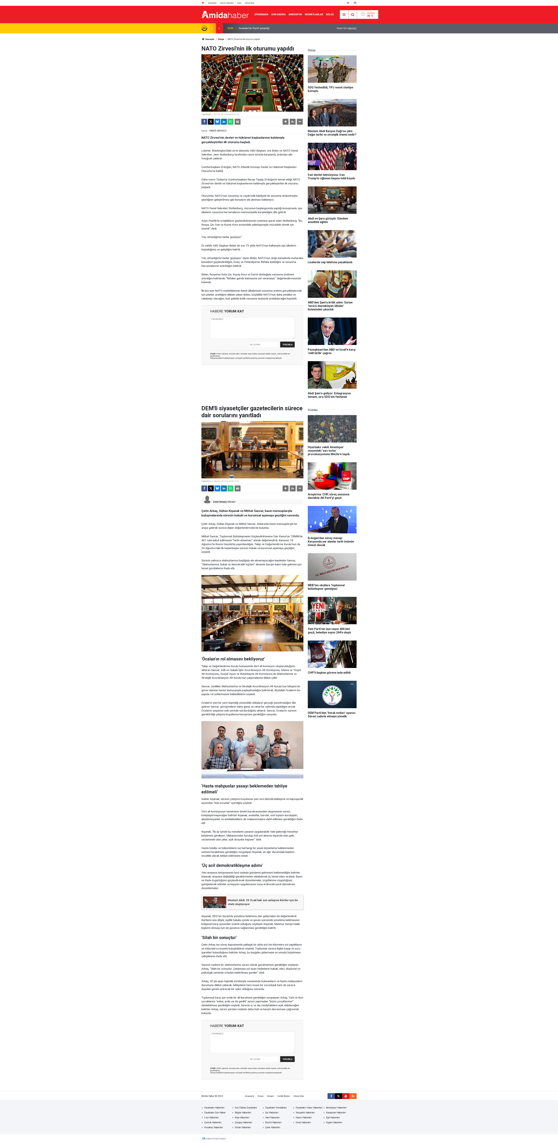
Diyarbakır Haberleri (214, 1107)
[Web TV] (348, 2)
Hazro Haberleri (304, 1117)
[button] (285, 122)
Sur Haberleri (271, 1112)
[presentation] (211, 28)
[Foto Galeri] (355, 2)
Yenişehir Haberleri (305, 1112)
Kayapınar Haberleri (336, 1112)
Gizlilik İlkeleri (284, 1096)
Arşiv (239, 3)
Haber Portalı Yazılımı (216, 1138)
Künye (261, 1096)
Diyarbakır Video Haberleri (309, 1107)
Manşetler (212, 3)
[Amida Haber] (225, 14)
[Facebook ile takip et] (331, 1096)
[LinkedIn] (224, 122)
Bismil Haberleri (273, 1122)
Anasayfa (209, 39)
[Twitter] (211, 122)
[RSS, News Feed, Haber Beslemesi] (353, 1096)
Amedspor (295, 14)
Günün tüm (347, 28)
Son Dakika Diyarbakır (246, 1107)
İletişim (270, 1096)
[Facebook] (204, 122)
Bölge (330, 14)
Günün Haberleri (227, 3)
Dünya (221, 39)
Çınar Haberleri (272, 1127)
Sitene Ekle (249, 3)
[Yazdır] (237, 122)
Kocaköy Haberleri (213, 1127)
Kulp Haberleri (242, 1117)
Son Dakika (278, 14)
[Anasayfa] (203, 3)
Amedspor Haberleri (336, 1107)
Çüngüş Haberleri (243, 1122)
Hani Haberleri (272, 1117)
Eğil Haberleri (333, 1117)
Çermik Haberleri (212, 1122)
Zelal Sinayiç (220, 501)
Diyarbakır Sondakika (275, 1107)
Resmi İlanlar (314, 14)
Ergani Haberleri (334, 1122)
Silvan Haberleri (243, 1127)
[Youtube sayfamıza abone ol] (345, 1096)
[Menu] (344, 14)
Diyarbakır (261, 14)
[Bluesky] (217, 122)
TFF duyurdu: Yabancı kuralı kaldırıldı (257, 28)
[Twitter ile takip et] (338, 1096)
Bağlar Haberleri (243, 1112)
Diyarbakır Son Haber (215, 1112)
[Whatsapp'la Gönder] (230, 122)
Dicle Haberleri (303, 1122)
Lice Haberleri (211, 1117)
